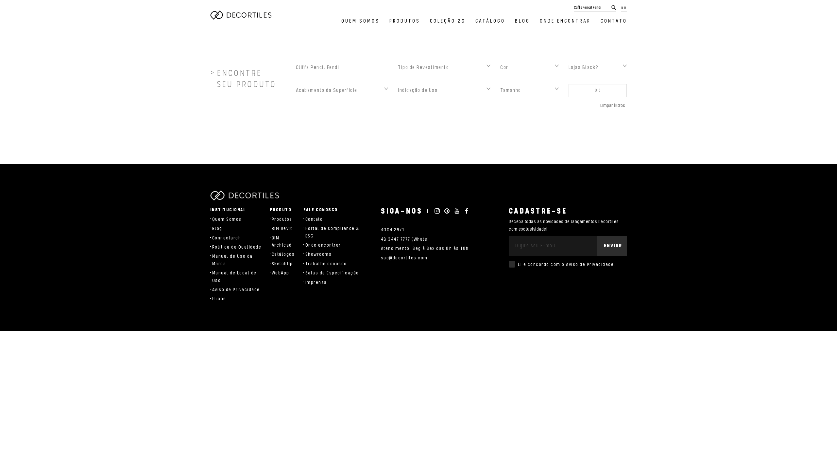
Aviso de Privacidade (236, 289)
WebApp (280, 273)
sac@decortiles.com (404, 258)
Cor (504, 67)
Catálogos (283, 254)
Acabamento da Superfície (326, 90)
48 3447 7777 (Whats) (405, 239)
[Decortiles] (240, 15)
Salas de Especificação (332, 273)
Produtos (404, 21)
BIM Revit (282, 228)
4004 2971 (393, 230)
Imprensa (316, 282)
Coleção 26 (448, 21)
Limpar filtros (612, 105)
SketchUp (282, 264)
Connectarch (226, 238)
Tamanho (510, 90)
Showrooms (318, 254)
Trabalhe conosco (326, 264)
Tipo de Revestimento (423, 67)
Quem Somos (360, 21)
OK (598, 90)
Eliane (219, 299)
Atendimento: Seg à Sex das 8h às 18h (425, 248)
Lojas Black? (584, 67)
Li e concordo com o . (566, 264)
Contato (614, 21)
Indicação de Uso (417, 90)
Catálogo (490, 21)
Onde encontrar (565, 21)
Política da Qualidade (237, 247)
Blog (522, 21)
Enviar (613, 246)
